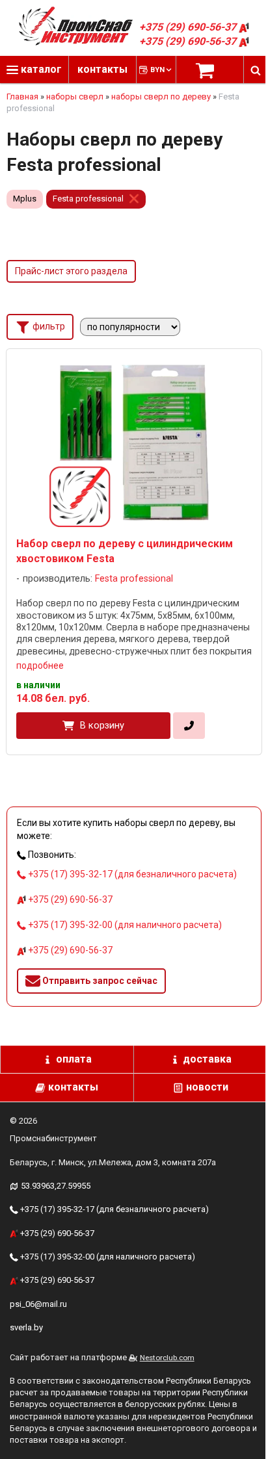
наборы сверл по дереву (161, 96)
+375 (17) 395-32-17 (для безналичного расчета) (131, 874)
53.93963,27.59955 (55, 1186)
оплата (74, 1059)
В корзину (102, 725)
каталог (40, 69)
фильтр (48, 326)
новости (207, 1087)
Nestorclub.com (167, 1357)
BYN (157, 70)
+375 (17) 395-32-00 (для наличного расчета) (124, 925)
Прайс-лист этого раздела (71, 271)
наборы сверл (74, 96)
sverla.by (26, 1327)
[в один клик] (189, 726)
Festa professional (88, 198)
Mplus (24, 198)
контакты (102, 69)
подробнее (40, 665)
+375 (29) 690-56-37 (189, 27)
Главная (22, 96)
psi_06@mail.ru (38, 1304)
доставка (207, 1059)
